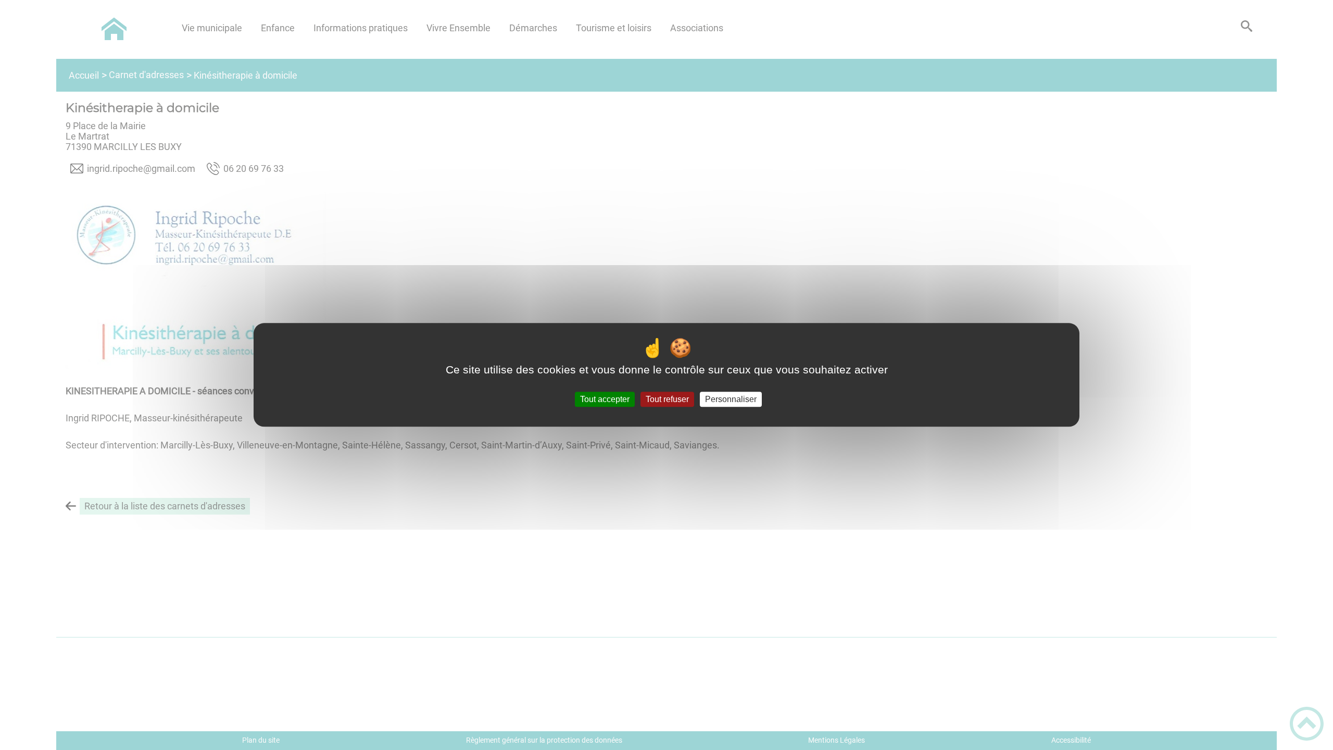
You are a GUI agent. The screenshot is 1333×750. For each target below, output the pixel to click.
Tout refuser (667, 399)
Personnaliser (731, 399)
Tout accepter (605, 399)
